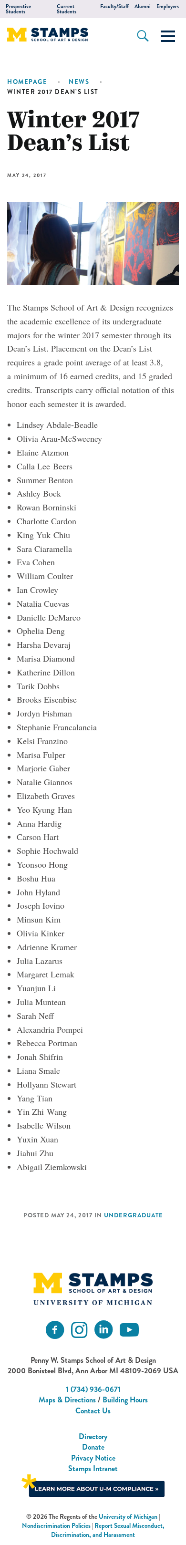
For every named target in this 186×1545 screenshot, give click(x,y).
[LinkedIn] (103, 1330)
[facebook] (55, 1330)
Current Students (66, 9)
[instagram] (79, 1330)
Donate (93, 1446)
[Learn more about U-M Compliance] (93, 1484)
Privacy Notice (93, 1457)
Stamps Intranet (93, 1468)
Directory (93, 1436)
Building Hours (125, 1399)
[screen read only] (168, 36)
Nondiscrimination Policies (56, 1525)
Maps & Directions (67, 1399)
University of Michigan (128, 1516)
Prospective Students (18, 9)
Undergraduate (133, 1215)
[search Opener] (143, 36)
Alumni (142, 6)
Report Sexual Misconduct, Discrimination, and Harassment (108, 1530)
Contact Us (93, 1410)
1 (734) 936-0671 (93, 1389)
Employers (167, 6)
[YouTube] (129, 1330)
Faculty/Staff (114, 6)
